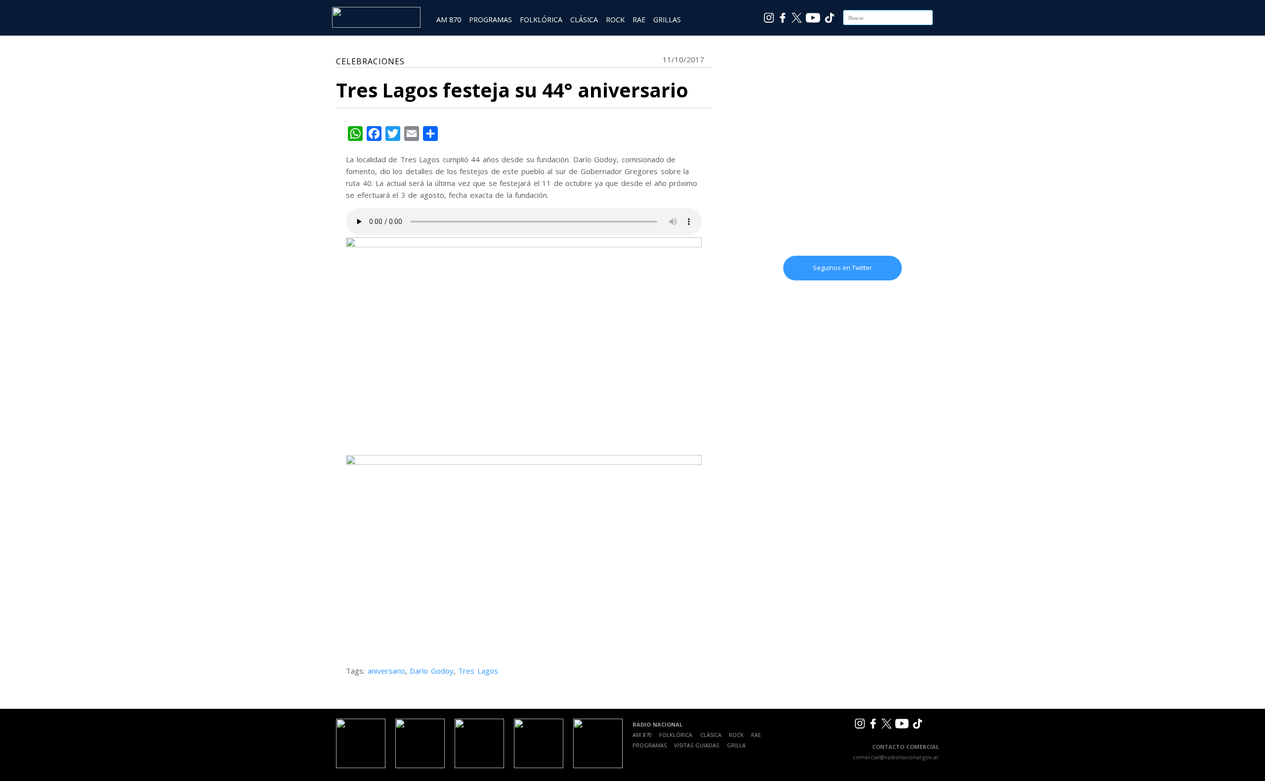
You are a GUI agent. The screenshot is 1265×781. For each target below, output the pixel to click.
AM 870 (448, 19)
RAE (638, 19)
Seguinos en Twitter (842, 267)
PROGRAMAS (490, 19)
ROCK (615, 19)
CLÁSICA (584, 19)
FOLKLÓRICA (541, 19)
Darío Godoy (432, 671)
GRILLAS (667, 19)
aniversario (386, 671)
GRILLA (736, 745)
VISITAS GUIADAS (696, 745)
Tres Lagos (478, 671)
